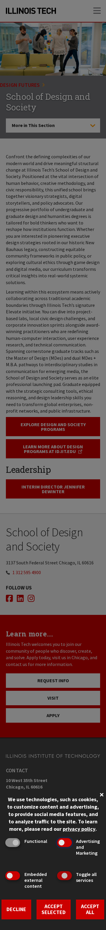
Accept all (90, 909)
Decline (16, 909)
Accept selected (54, 909)
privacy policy (79, 828)
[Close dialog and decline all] (101, 794)
